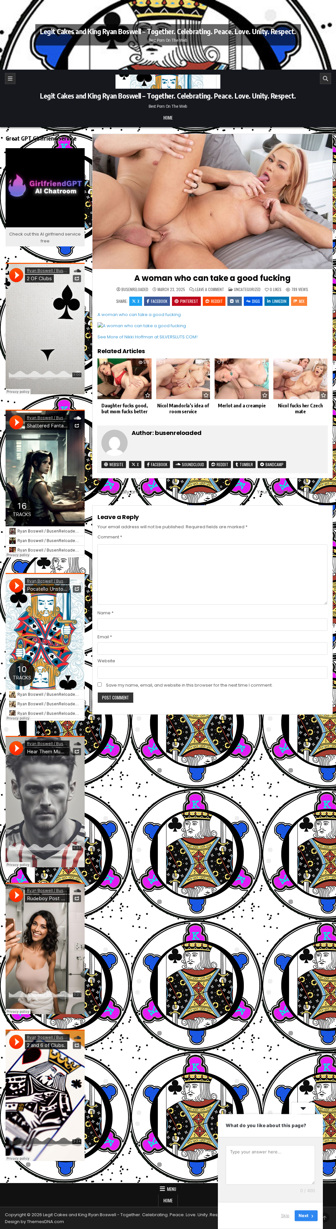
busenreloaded (134, 289)
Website (115, 464)
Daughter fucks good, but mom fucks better (124, 408)
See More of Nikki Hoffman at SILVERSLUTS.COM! (147, 337)
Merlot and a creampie (242, 405)
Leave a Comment (209, 289)
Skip (285, 1215)
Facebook (159, 301)
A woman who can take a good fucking (212, 278)
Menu (171, 1189)
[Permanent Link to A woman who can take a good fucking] (212, 201)
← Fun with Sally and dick (121, 492)
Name (105, 613)
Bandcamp (274, 464)
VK (237, 301)
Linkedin (279, 301)
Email (104, 637)
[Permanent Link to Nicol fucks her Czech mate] (300, 378)
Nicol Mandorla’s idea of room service (183, 408)
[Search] (325, 78)
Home (168, 117)
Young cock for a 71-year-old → (295, 492)
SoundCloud (192, 464)
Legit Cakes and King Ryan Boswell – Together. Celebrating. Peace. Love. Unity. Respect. (168, 31)
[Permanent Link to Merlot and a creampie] (242, 378)
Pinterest (189, 301)
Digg (256, 301)
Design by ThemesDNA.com (34, 1221)
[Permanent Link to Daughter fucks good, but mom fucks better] (124, 378)
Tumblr (246, 464)
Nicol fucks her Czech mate (300, 408)
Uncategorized (247, 289)
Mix (301, 301)
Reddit (217, 301)
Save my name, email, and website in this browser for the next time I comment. (189, 685)
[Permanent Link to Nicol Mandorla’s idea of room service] (183, 378)
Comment (109, 537)
